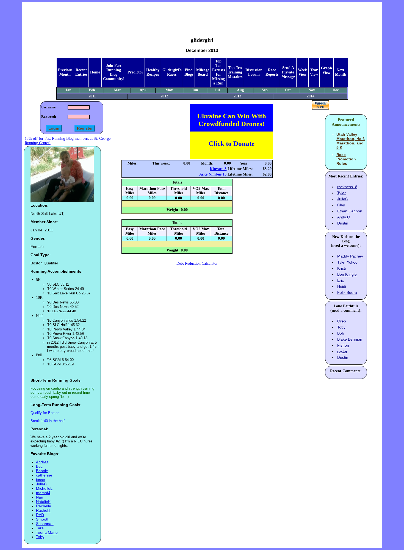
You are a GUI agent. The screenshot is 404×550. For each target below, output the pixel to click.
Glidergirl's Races (171, 72)
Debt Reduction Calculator (197, 263)
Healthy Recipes (152, 72)
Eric (340, 280)
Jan (68, 90)
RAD (40, 515)
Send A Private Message (288, 72)
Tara (40, 528)
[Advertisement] (202, 15)
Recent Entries (81, 72)
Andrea (42, 462)
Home (95, 72)
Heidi (341, 286)
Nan (39, 497)
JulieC (41, 484)
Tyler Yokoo (347, 262)
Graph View (326, 70)
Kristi (341, 268)
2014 (310, 96)
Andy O (343, 217)
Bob (340, 333)
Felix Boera (347, 292)
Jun (195, 90)
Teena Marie (47, 532)
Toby (40, 537)
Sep (265, 90)
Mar (117, 90)
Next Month (340, 72)
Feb (92, 90)
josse (40, 479)
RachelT (43, 510)
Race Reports (271, 72)
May (169, 90)
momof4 (43, 493)
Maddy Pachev (350, 256)
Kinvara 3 (218, 169)
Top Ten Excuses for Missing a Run (218, 72)
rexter (342, 351)
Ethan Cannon (349, 211)
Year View (314, 72)
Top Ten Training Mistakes (235, 72)
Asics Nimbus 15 (212, 174)
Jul (217, 90)
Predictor (135, 72)
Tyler (341, 193)
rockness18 (347, 187)
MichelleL (44, 488)
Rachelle (43, 506)
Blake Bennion (349, 339)
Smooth (42, 519)
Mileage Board (202, 72)
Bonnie (42, 471)
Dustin (342, 223)
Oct (288, 90)
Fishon (343, 345)
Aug (240, 90)
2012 (164, 96)
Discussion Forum (253, 72)
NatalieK (43, 501)
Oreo (341, 321)
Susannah (45, 523)
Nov (311, 90)
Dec (336, 90)
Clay (341, 205)
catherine (44, 475)
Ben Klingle (347, 274)
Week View (302, 72)
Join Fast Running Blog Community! (113, 72)
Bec (39, 466)
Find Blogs (188, 72)
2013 (237, 96)
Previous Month (65, 72)
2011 (92, 96)
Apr (143, 90)
